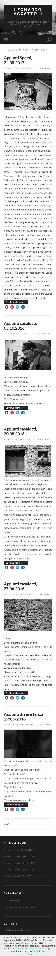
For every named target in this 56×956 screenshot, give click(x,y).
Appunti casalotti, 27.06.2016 (20, 586)
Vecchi (8, 824)
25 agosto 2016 (12, 439)
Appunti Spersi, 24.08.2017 (18, 60)
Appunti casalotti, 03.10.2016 (20, 326)
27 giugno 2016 (12, 594)
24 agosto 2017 (12, 68)
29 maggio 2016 (12, 724)
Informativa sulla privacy (24, 948)
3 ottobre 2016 (12, 334)
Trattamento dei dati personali (20, 906)
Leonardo (26, 930)
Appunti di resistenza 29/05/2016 (23, 717)
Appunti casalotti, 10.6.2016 (19, 875)
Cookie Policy (11, 900)
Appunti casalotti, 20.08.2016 (20, 431)
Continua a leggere (14, 302)
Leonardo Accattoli (28, 11)
